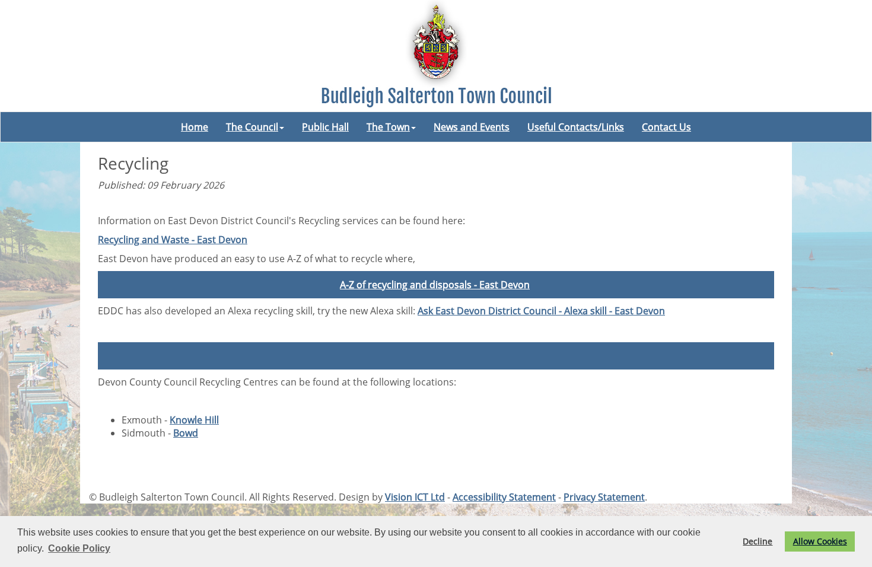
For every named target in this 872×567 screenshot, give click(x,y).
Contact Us (666, 126)
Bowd (185, 432)
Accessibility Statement (504, 497)
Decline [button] (757, 541)
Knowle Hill (194, 419)
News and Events (472, 126)
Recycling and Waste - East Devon (172, 239)
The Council (252, 126)
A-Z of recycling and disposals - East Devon (435, 284)
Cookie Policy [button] (79, 548)
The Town (388, 126)
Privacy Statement (604, 497)
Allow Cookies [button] (820, 541)
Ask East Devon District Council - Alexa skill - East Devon (541, 310)
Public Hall (325, 126)
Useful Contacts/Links (575, 126)
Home (194, 126)
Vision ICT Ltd (415, 497)
